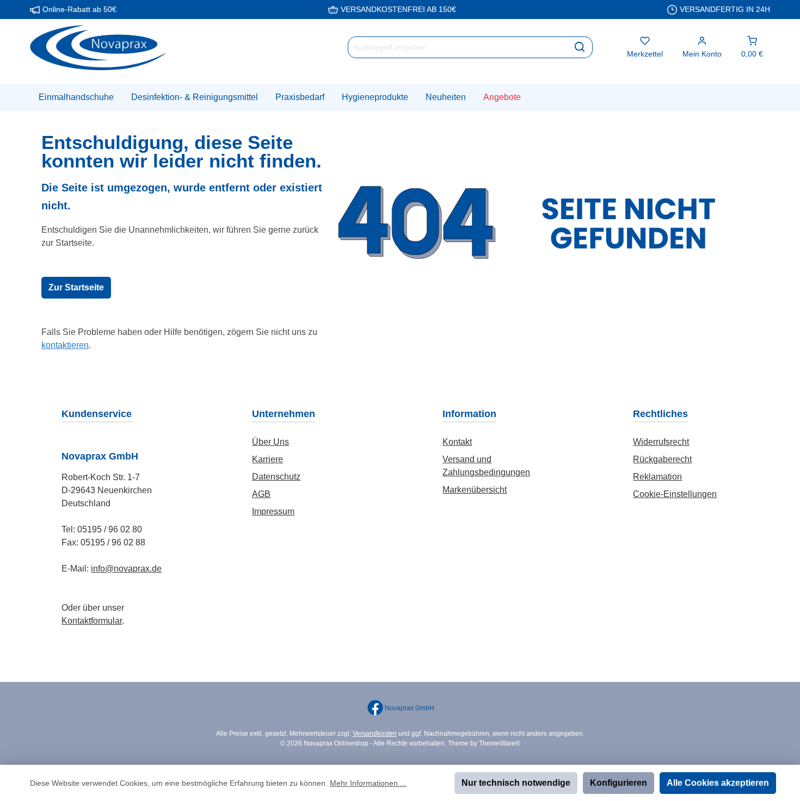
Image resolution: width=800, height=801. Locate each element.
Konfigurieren (618, 782)
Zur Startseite (76, 287)
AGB (261, 494)
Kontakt (457, 441)
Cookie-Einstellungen (675, 494)
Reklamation (657, 476)
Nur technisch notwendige (515, 782)
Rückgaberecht (662, 459)
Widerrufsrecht (661, 441)
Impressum (273, 511)
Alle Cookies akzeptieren (718, 782)
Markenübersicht (474, 489)
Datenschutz (276, 476)
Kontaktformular (91, 620)
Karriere (267, 459)
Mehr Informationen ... (368, 783)
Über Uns (270, 441)
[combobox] (458, 47)
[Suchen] (580, 47)
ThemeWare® (499, 743)
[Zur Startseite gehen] (98, 47)
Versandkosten (375, 733)
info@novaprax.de (126, 568)
